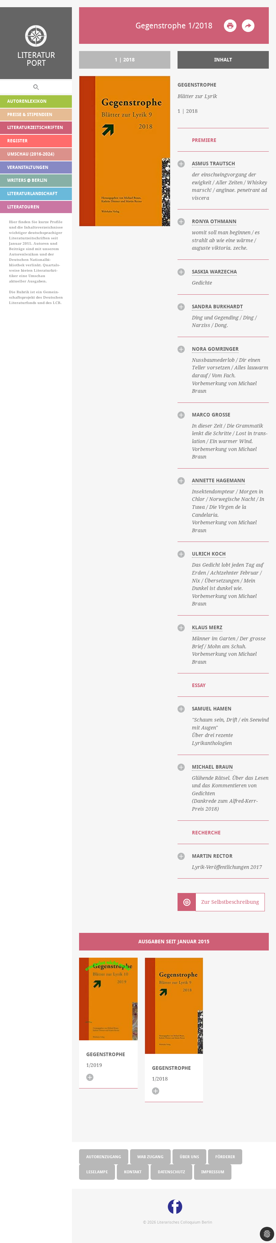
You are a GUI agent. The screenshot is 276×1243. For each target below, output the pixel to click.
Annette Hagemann (218, 480)
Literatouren (23, 207)
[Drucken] (230, 25)
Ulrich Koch (209, 553)
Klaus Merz (207, 627)
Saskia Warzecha (214, 271)
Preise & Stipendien (29, 114)
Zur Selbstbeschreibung (230, 902)
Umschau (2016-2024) (30, 154)
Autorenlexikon (26, 101)
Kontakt (133, 1171)
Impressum (212, 1171)
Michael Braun (212, 766)
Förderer (225, 1156)
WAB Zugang (150, 1156)
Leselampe (97, 1171)
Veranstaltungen (27, 167)
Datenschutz (171, 1171)
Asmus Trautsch (213, 163)
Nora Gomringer (215, 349)
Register (17, 141)
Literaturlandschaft (32, 193)
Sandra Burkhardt (217, 306)
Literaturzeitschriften (35, 127)
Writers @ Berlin (27, 180)
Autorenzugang (103, 1156)
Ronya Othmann (214, 221)
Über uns (189, 1156)
